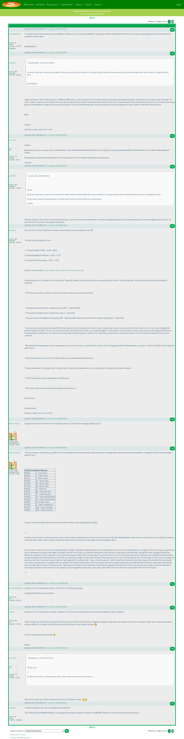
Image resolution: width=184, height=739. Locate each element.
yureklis (12, 62)
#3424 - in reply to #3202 (51, 135)
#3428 (64, 447)
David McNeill (15, 34)
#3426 (64, 225)
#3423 (64, 52)
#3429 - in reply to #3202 (52, 583)
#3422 (64, 29)
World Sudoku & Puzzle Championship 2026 (92, 11)
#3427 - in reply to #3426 (51, 418)
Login (178, 4)
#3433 (64, 703)
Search (79, 4)
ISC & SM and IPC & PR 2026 (92, 14)
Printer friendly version (20, 737)
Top (172, 30)
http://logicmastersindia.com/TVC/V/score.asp (64, 270)
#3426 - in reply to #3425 (51, 225)
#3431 (64, 648)
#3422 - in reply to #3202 (51, 29)
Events (88, 4)
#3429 (65, 583)
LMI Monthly (66, 4)
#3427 (64, 418)
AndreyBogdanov (16, 588)
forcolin (12, 140)
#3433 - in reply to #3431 (51, 703)
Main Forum (29, 4)
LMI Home (41, 4)
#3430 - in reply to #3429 (51, 607)
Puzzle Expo (52, 4)
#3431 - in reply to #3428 (51, 648)
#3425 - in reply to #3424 (51, 166)
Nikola (12, 612)
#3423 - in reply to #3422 (51, 52)
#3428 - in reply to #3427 (51, 447)
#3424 (64, 135)
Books (98, 4)
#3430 (64, 607)
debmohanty (14, 423)
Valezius (12, 707)
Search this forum (17, 734)
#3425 (64, 166)
